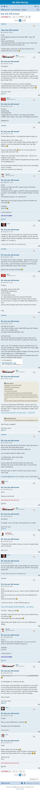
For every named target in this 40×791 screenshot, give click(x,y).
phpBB (14, 787)
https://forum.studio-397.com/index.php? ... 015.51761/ (18, 412)
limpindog (3, 24)
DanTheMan (8, 533)
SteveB (7, 174)
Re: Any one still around (10, 61)
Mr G (7, 481)
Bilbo (17, 55)
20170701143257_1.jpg (9, 363)
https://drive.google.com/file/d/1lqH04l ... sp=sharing (17, 606)
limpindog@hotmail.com (10, 476)
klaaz (7, 707)
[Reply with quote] (34, 25)
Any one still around (10, 14)
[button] (25, 20)
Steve (8, 223)
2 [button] (22, 20)
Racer (8, 98)
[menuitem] (6, 6)
